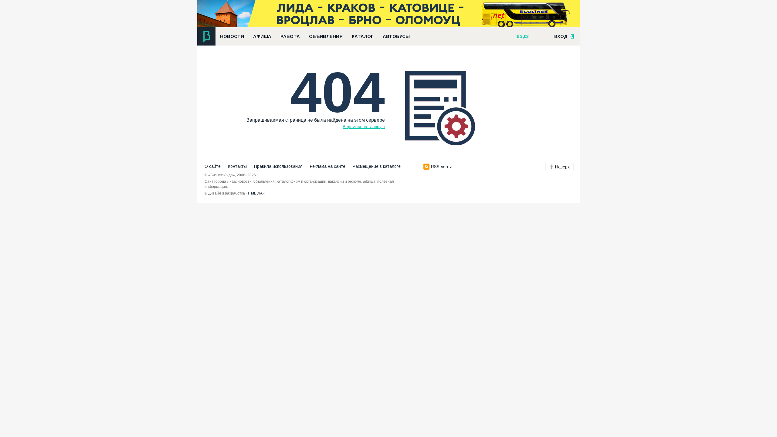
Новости (232, 36)
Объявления (326, 36)
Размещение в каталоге (377, 166)
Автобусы (396, 36)
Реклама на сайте (327, 166)
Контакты (237, 166)
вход (561, 36)
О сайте (213, 166)
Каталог (363, 36)
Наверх (562, 166)
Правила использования (278, 166)
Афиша (262, 36)
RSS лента (442, 166)
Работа (290, 36)
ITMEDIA (255, 193)
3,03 (524, 36)
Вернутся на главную (364, 126)
